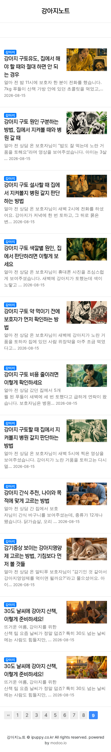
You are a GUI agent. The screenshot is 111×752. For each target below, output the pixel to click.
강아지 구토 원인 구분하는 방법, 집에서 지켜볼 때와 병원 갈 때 (32, 130)
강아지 (10, 52)
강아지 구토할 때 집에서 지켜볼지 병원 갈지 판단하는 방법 (32, 438)
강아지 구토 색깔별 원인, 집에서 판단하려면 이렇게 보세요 (32, 256)
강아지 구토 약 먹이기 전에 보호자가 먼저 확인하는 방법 (32, 319)
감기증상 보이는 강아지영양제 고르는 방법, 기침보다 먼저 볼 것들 (33, 556)
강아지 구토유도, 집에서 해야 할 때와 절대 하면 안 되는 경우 (32, 67)
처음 (8, 715)
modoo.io (58, 742)
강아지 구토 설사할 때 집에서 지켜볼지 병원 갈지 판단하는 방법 (32, 193)
